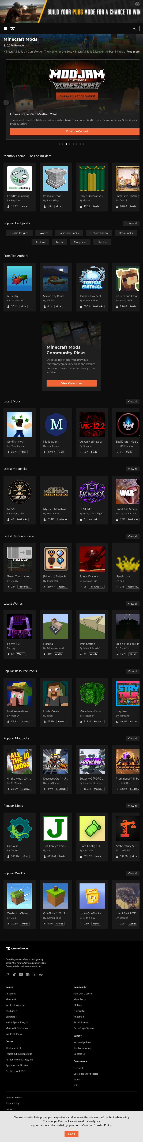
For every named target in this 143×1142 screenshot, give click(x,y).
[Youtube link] (21, 974)
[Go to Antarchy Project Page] (19, 287)
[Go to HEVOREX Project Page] (92, 500)
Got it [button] (71, 1134)
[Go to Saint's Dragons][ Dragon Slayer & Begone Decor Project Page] (92, 567)
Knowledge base (82, 1042)
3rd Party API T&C (15, 1071)
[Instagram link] (8, 974)
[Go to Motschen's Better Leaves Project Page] (92, 702)
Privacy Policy (12, 1103)
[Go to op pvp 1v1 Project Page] (19, 634)
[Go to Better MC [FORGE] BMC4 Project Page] (92, 769)
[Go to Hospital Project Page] (56, 634)
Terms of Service (14, 1098)
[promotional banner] (71, 11)
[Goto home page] (12, 28)
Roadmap (79, 1017)
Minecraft (11, 999)
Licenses (10, 1109)
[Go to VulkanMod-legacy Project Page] (92, 432)
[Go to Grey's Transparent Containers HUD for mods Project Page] (19, 567)
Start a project (13, 1048)
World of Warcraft (15, 1005)
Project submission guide (19, 1054)
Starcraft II (11, 1017)
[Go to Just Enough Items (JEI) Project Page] (56, 837)
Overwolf (79, 1068)
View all (132, 401)
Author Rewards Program (19, 1060)
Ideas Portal (80, 999)
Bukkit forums (81, 1022)
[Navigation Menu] (5, 28)
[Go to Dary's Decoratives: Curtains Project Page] (92, 187)
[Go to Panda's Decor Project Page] (56, 187)
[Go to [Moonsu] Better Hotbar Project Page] (56, 567)
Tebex (77, 1079)
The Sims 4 (11, 1011)
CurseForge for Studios (86, 1074)
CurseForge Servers (84, 1028)
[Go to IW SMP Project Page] (19, 500)
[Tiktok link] (14, 974)
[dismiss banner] (137, 4)
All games (11, 994)
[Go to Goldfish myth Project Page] (19, 432)
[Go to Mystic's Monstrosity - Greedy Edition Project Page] (56, 500)
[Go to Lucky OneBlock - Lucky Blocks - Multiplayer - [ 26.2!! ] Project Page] (92, 904)
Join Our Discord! (83, 994)
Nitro (76, 1085)
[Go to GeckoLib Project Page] (19, 837)
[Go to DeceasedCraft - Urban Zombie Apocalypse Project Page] (56, 769)
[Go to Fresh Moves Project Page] (56, 702)
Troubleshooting (82, 1048)
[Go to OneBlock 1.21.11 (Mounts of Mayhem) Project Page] (56, 904)
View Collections (71, 383)
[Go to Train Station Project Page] (92, 634)
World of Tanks (14, 1034)
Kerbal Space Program (17, 1022)
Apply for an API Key (17, 1065)
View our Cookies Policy (97, 1125)
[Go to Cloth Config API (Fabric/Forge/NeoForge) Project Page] (92, 837)
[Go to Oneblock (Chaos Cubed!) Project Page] (19, 904)
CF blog (78, 1005)
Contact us (79, 1054)
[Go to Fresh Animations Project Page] (19, 702)
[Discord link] (27, 974)
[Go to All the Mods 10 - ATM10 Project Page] (19, 769)
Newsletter (79, 1011)
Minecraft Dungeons (17, 1028)
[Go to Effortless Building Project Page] (19, 187)
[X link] (34, 974)
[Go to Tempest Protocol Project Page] (92, 287)
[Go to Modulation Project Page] (56, 432)
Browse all (131, 223)
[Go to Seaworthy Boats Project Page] (56, 287)
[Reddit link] (41, 974)
